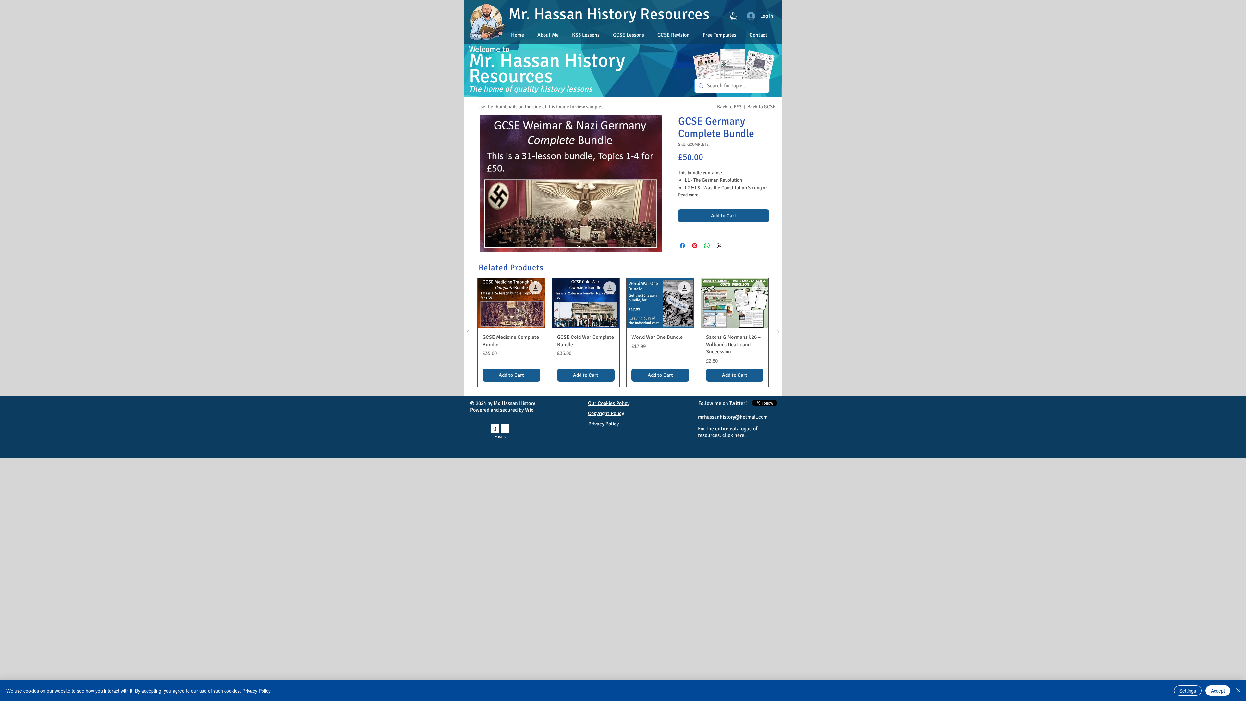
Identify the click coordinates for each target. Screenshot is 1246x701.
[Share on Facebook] (682, 246)
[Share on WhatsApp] (707, 246)
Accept (1218, 690)
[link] (733, 16)
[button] (673, 35)
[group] (623, 332)
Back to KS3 (729, 107)
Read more (688, 195)
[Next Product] (778, 332)
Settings (1187, 690)
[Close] (1238, 690)
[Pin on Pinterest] (695, 246)
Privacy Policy (256, 690)
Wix (529, 410)
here (739, 435)
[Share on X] (719, 246)
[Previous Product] (468, 332)
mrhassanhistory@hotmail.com (733, 417)
